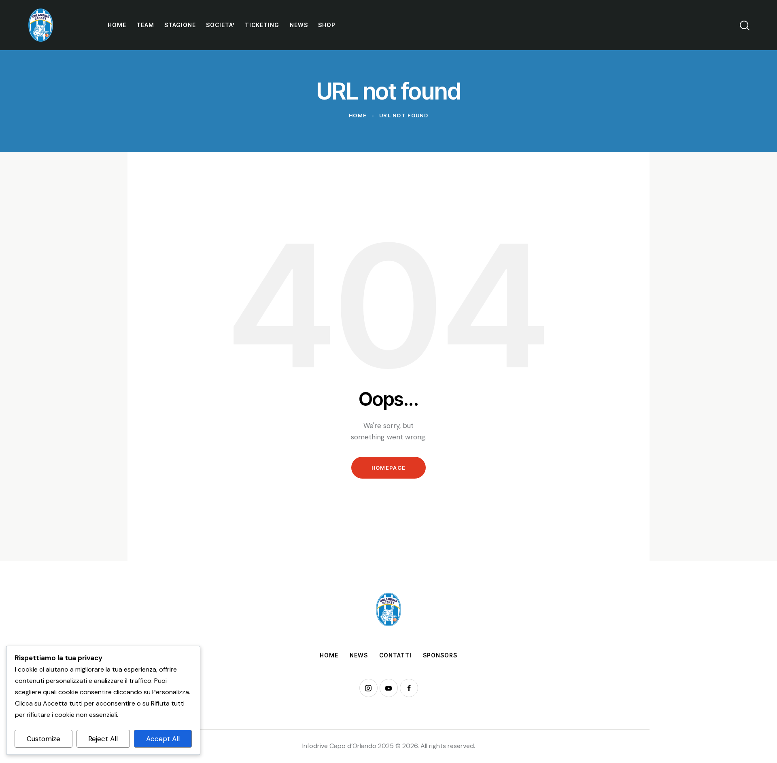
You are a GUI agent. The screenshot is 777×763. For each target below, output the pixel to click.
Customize (43, 738)
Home (358, 115)
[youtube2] (389, 688)
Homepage (388, 467)
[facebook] (409, 688)
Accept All (163, 738)
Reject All (103, 738)
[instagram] (368, 688)
